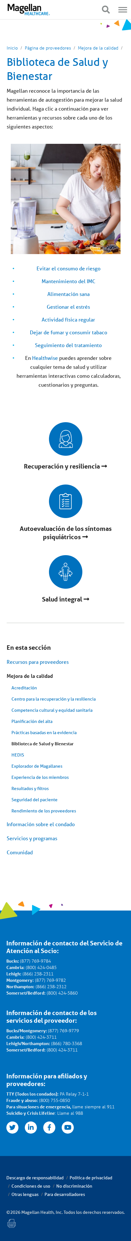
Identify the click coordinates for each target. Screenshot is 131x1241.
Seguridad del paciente (34, 800)
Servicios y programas (32, 838)
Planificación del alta (31, 721)
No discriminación (74, 1186)
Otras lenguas (24, 1194)
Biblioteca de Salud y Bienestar (42, 744)
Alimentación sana (68, 294)
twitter (12, 1127)
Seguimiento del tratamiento (68, 345)
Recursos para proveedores (38, 661)
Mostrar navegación (105, 9)
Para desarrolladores (65, 1194)
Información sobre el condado (41, 824)
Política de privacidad (91, 1178)
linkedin (31, 1127)
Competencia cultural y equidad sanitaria (52, 710)
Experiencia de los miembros (40, 777)
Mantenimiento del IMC (68, 281)
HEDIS (17, 755)
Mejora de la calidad (30, 675)
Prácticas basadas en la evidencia (44, 732)
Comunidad (20, 852)
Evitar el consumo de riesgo (68, 268)
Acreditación (24, 688)
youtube (68, 1127)
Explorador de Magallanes (36, 766)
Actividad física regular (68, 319)
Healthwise (45, 357)
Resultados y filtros (30, 788)
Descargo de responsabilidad (35, 1178)
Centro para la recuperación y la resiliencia (53, 699)
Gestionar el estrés (68, 306)
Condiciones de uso (30, 1186)
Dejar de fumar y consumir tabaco (68, 332)
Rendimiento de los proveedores (43, 811)
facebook (49, 1127)
